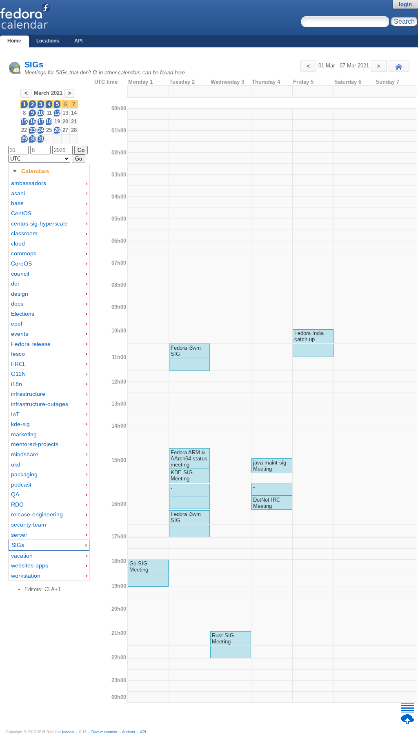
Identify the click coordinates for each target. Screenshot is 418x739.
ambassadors (28, 183)
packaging (24, 474)
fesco (18, 354)
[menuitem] (49, 183)
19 (57, 121)
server (19, 534)
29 (24, 139)
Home (14, 41)
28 (74, 130)
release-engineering (37, 514)
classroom (24, 233)
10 (41, 113)
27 (65, 130)
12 (57, 113)
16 (33, 121)
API (78, 41)
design (19, 293)
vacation (22, 555)
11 (49, 113)
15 (24, 121)
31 (41, 139)
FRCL (18, 364)
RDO (17, 504)
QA (15, 494)
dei (15, 283)
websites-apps (29, 565)
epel (16, 323)
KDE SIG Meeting (182, 475)
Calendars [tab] (35, 171)
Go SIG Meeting (138, 566)
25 (49, 130)
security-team (28, 524)
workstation (25, 575)
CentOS (21, 213)
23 (33, 130)
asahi (18, 193)
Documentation (104, 732)
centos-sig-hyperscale (39, 223)
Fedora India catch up (309, 336)
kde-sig (20, 424)
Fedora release (31, 344)
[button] (308, 66)
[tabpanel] (49, 379)
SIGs (33, 64)
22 (24, 130)
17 (41, 121)
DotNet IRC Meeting (266, 503)
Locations (47, 41)
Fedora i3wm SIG (186, 351)
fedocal (68, 732)
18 (49, 121)
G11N (18, 374)
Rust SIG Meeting (223, 638)
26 (57, 130)
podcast (21, 484)
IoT (15, 414)
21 (74, 121)
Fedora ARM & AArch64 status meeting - (189, 458)
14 (74, 113)
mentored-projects (34, 444)
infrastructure (28, 394)
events (19, 333)
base (17, 203)
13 (65, 113)
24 (41, 130)
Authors (128, 732)
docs (17, 303)
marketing (24, 434)
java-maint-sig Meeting (269, 466)
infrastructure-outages (39, 404)
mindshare (24, 454)
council (20, 273)
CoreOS (21, 263)
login (405, 4)
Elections (22, 313)
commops (23, 253)
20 (65, 121)
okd (15, 464)
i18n (16, 384)
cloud (18, 243)
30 (33, 139)
